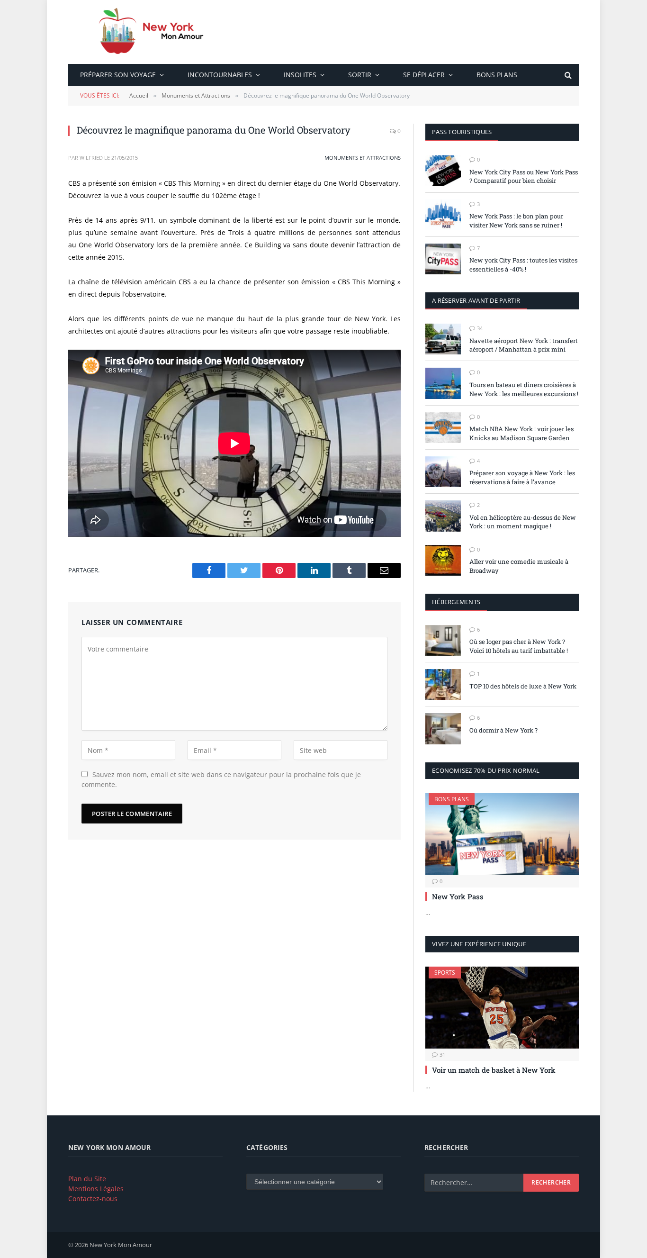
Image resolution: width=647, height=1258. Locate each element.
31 (442, 1054)
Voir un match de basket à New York (494, 1070)
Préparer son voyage (118, 74)
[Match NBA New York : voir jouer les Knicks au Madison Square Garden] (443, 427)
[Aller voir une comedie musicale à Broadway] (443, 560)
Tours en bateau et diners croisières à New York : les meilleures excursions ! (523, 389)
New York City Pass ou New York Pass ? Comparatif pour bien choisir (523, 176)
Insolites (300, 74)
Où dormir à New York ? (503, 730)
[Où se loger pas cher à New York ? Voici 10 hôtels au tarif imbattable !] (443, 640)
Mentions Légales (96, 1188)
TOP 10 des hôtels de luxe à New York (522, 686)
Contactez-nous (92, 1198)
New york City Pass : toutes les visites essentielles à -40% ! (523, 264)
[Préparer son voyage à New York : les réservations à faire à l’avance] (443, 471)
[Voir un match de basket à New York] (502, 1007)
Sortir (359, 74)
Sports (444, 972)
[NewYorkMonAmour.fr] (155, 32)
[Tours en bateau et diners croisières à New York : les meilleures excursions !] (443, 383)
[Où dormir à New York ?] (443, 728)
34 (480, 328)
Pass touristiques (462, 131)
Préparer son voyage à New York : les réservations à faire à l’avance (522, 477)
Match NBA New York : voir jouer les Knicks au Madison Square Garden (521, 433)
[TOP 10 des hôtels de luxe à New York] (443, 684)
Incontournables (220, 74)
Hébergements (456, 601)
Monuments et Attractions (362, 157)
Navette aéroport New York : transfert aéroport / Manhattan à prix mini (523, 345)
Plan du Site (87, 1178)
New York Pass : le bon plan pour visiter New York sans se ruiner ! (516, 220)
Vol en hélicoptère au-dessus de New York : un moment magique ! (522, 522)
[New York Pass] (502, 834)
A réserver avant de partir (476, 300)
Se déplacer (424, 74)
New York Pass (458, 896)
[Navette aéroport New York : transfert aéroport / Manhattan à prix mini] (443, 339)
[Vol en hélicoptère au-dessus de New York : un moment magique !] (443, 515)
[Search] (567, 75)
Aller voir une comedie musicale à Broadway (518, 566)
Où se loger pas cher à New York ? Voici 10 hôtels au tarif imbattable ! (518, 646)
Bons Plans (496, 74)
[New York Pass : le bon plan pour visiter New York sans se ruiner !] (443, 214)
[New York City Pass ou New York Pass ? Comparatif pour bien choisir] (443, 170)
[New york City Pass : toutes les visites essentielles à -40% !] (443, 259)
